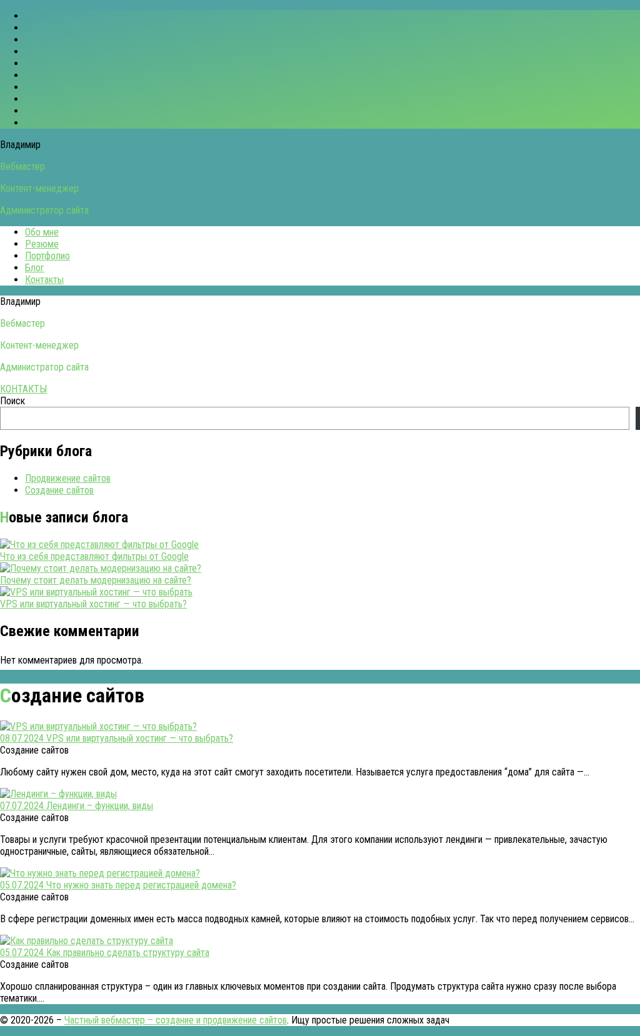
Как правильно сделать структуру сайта (127, 953)
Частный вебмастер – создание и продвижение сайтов (175, 1020)
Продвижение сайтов (68, 478)
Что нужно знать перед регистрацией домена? (141, 885)
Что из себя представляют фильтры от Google (94, 556)
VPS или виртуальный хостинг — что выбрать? (93, 604)
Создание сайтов (59, 490)
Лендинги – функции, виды (99, 806)
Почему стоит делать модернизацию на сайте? (95, 580)
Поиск (12, 401)
